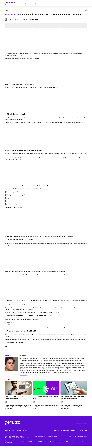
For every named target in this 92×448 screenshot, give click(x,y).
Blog (34, 3)
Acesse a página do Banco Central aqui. (17, 191)
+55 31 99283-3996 (65, 430)
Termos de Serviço (80, 436)
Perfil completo (23, 375)
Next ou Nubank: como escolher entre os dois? (45, 397)
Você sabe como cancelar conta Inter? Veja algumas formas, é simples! (73, 397)
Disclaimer (85, 436)
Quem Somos (28, 3)
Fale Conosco (84, 430)
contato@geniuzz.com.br (75, 430)
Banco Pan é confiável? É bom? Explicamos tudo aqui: (14, 397)
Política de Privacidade (72, 436)
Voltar (86, 10)
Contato (40, 3)
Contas (6, 10)
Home (21, 3)
